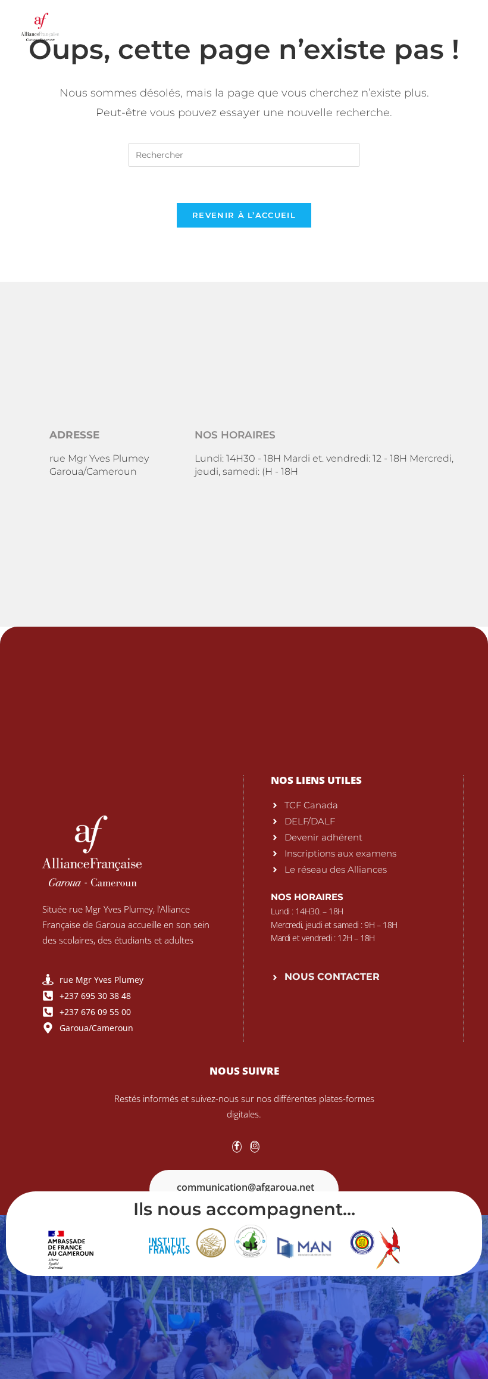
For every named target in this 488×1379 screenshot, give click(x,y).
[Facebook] (237, 1147)
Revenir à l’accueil (244, 215)
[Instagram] (254, 1147)
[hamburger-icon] (458, 23)
